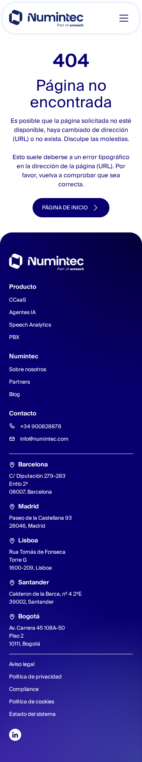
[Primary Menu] (124, 18)
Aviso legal (21, 664)
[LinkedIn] (15, 735)
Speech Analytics (30, 324)
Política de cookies (31, 701)
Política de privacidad (35, 676)
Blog (14, 394)
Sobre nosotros (27, 369)
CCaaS (17, 299)
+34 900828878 (40, 426)
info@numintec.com (44, 438)
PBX (14, 337)
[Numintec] (46, 18)
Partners (19, 381)
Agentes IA (22, 312)
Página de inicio (65, 207)
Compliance (24, 689)
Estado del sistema (32, 714)
